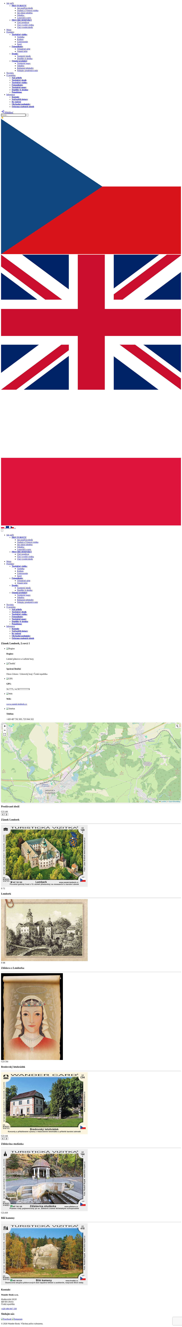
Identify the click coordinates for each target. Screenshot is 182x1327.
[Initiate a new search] (177, 726)
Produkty (10, 32)
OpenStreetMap (174, 801)
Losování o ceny (24, 18)
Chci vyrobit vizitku (25, 25)
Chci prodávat (23, 22)
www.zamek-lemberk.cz (16, 704)
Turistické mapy (24, 63)
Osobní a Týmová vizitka (27, 10)
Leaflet (163, 801)
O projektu (10, 75)
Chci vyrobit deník (25, 27)
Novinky (10, 73)
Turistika (20, 37)
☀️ (2, 118)
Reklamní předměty (25, 68)
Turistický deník (24, 56)
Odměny (20, 15)
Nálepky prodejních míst (27, 70)
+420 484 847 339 (9, 1309)
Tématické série (23, 49)
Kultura (20, 39)
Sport (19, 44)
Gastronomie (22, 42)
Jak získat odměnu (25, 13)
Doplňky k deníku (24, 58)
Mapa (8, 30)
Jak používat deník (25, 8)
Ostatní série (22, 51)
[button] (5, 726)
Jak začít (10, 3)
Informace (10, 94)
